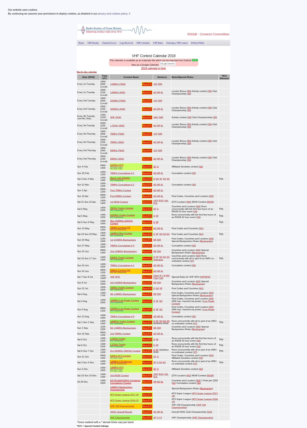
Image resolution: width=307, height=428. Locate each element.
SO (164, 179)
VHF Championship (116, 180)
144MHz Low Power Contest (124, 300)
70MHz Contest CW (120, 227)
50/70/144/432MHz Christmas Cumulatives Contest (125, 381)
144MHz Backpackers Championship (121, 388)
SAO (155, 117)
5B (154, 240)
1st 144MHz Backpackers (123, 240)
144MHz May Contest (121, 233)
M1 (201, 228)
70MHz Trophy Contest (122, 287)
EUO (161, 200)
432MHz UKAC (117, 109)
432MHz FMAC (118, 100)
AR (158, 92)
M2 (188, 202)
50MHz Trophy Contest (122, 257)
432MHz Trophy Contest (122, 215)
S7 (192, 261)
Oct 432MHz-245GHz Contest (125, 351)
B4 (189, 91)
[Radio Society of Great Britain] (115, 34)
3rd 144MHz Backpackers (123, 282)
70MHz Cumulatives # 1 (122, 173)
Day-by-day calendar (87, 72)
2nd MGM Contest (119, 375)
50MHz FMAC (117, 150)
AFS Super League (116, 167)
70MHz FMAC (117, 134)
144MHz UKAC (117, 92)
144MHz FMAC (118, 84)
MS (167, 275)
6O (157, 179)
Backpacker (206, 241)
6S (168, 179)
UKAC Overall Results (121, 412)
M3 (211, 196)
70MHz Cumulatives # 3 (122, 245)
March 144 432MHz (120, 178)
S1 (173, 383)
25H (159, 240)
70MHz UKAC (117, 142)
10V (155, 84)
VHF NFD (115, 277)
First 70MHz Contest (120, 190)
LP (160, 417)
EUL (155, 203)
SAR (161, 117)
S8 (209, 91)
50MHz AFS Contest (120, 356)
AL (162, 92)
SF (154, 166)
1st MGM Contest (119, 202)
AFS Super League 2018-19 (124, 400)
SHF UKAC (115, 117)
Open (156, 275)
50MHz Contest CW (120, 270)
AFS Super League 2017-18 (124, 394)
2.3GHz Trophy (118, 338)
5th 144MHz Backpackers (123, 328)
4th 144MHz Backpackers (123, 294)
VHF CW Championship (118, 229)
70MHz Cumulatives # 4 (122, 265)
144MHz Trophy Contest (122, 321)
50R (160, 84)
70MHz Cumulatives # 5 (122, 316)
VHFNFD (205, 277)
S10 (209, 412)
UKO (155, 200)
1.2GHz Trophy (118, 344)
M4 (198, 206)
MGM (210, 202)
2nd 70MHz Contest (120, 333)
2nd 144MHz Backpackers (123, 251)
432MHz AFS (116, 165)
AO (155, 92)
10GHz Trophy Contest (121, 208)
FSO (155, 278)
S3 (200, 166)
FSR (161, 278)
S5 (193, 173)
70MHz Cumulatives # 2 (122, 184)
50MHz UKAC (117, 159)
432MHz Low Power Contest (124, 308)
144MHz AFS (116, 367)
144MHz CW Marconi (121, 361)
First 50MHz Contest (120, 196)
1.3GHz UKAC (117, 125)
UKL (166, 200)
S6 (195, 211)
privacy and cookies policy (112, 13)
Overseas (158, 259)
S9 (189, 93)
